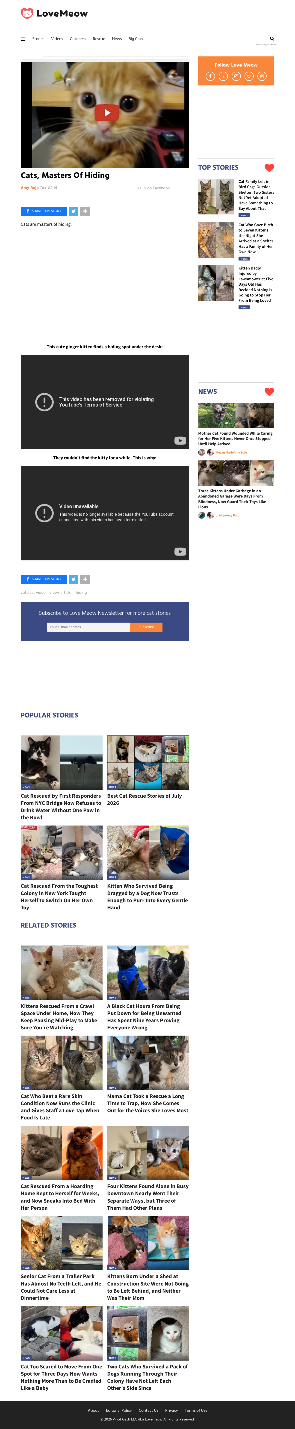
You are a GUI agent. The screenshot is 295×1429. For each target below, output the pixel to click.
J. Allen (221, 515)
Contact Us (148, 1410)
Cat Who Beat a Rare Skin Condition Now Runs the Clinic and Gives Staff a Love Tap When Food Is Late (60, 1106)
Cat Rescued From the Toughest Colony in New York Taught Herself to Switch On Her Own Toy (59, 896)
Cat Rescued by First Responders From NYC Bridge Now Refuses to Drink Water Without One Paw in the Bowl (61, 806)
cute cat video (33, 593)
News (117, 39)
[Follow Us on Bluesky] (249, 76)
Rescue (99, 39)
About (93, 1410)
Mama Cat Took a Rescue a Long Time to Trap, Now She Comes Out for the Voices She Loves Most (147, 1103)
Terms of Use (196, 1410)
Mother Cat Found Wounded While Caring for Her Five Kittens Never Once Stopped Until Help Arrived (235, 438)
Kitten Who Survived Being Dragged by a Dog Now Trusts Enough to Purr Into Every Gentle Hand (147, 896)
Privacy (171, 1410)
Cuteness (78, 39)
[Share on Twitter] (73, 211)
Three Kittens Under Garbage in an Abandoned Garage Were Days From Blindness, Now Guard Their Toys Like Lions (232, 499)
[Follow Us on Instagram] (236, 76)
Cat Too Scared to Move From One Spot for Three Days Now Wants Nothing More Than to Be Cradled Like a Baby (61, 1377)
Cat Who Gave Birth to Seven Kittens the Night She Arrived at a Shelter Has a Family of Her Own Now (256, 238)
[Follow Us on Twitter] (223, 76)
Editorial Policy (119, 1410)
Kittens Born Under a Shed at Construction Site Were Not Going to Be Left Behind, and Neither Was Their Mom (148, 1287)
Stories (38, 39)
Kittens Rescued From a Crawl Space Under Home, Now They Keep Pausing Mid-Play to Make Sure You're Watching (59, 1016)
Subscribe (146, 627)
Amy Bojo (30, 188)
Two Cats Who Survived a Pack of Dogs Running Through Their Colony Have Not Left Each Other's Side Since (147, 1377)
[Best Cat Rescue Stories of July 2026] (148, 762)
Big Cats (136, 39)
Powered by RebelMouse (266, 45)
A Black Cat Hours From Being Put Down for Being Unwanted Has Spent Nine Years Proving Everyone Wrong (144, 1016)
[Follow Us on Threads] (262, 76)
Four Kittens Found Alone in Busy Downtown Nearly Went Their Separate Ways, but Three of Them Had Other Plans (148, 1197)
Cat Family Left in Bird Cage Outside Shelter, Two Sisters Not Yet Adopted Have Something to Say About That (256, 195)
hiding (81, 593)
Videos (57, 39)
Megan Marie (225, 452)
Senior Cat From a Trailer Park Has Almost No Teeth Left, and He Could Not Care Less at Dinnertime (61, 1287)
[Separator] (85, 211)
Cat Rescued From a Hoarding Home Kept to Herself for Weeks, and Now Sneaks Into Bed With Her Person (60, 1197)
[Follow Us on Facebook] (210, 76)
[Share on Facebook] (44, 211)
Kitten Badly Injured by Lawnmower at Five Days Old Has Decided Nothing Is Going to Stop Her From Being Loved (256, 284)
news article (60, 593)
